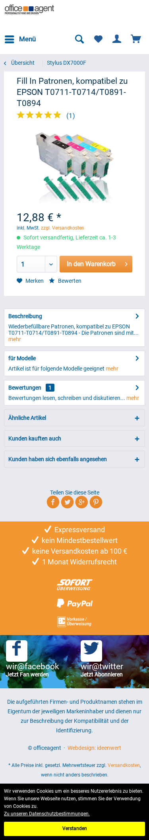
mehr (14, 339)
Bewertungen (24, 387)
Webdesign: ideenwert (94, 748)
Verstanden (74, 828)
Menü (27, 39)
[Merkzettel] (98, 39)
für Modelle (22, 358)
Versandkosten (124, 765)
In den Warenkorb (91, 264)
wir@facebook (32, 670)
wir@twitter (102, 670)
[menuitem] (20, 39)
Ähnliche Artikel (27, 418)
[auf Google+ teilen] (81, 503)
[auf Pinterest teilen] (96, 503)
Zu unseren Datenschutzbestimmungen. (47, 814)
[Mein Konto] (117, 39)
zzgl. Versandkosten (62, 228)
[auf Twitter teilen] (67, 503)
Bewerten (69, 281)
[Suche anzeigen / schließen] (79, 39)
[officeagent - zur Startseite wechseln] (29, 10)
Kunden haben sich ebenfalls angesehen (57, 459)
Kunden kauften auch (34, 438)
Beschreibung (25, 316)
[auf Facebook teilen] (53, 503)
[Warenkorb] (136, 39)
